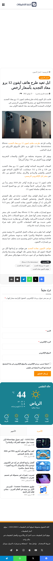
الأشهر (13, 431)
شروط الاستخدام (44, 544)
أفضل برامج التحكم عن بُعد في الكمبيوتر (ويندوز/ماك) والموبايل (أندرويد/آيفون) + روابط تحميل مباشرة (19, 465)
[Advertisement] (26, 39)
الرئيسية (45, 72)
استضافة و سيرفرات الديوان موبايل (15, 544)
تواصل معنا (33, 544)
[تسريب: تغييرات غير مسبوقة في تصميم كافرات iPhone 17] (43, 478)
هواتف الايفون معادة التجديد (39, 248)
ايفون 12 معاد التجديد (23, 265)
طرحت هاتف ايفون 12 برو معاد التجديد (24, 143)
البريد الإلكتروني (44, 342)
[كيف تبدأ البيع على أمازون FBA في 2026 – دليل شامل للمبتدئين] (43, 454)
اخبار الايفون (36, 72)
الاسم (48, 331)
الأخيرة (39, 431)
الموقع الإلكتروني (45, 353)
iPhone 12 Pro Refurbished (30, 262)
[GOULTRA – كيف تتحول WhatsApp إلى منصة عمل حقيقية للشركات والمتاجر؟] (43, 443)
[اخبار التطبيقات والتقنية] (26, 4)
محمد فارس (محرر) (42, 94)
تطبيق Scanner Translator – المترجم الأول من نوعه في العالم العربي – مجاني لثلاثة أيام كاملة (19, 489)
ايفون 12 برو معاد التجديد (41, 265)
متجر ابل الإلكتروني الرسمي (36, 176)
